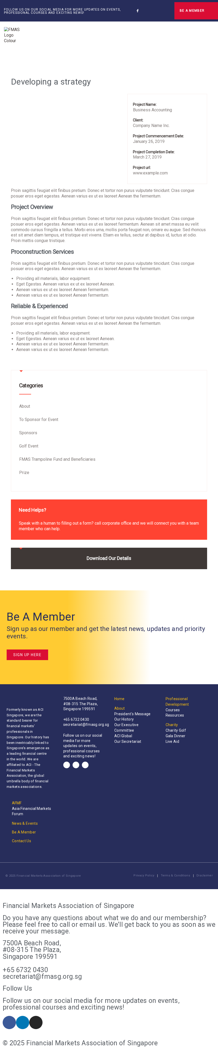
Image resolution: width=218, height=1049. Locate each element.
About (24, 406)
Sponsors (28, 432)
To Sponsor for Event (38, 419)
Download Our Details (109, 558)
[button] (164, 10)
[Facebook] (66, 765)
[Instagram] (153, 11)
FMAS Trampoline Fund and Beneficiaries (57, 459)
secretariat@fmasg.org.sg (86, 724)
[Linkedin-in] (145, 11)
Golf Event (28, 446)
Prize (24, 472)
